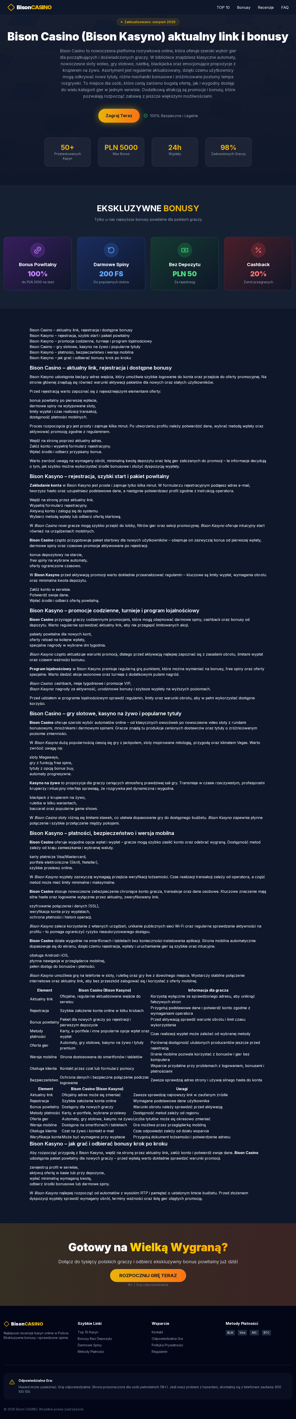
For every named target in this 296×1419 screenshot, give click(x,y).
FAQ (285, 7)
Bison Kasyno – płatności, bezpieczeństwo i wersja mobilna (81, 352)
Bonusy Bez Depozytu (95, 1339)
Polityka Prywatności (167, 1345)
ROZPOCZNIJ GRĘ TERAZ (148, 1275)
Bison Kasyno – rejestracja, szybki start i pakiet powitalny (80, 335)
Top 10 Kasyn (88, 1332)
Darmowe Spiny (90, 1345)
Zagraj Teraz (119, 115)
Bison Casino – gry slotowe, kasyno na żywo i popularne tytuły (85, 346)
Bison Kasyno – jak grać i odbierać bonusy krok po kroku (80, 357)
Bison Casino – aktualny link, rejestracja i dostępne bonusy (81, 330)
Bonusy (243, 7)
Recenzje (266, 7)
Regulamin (159, 1352)
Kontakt (157, 1332)
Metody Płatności (91, 1352)
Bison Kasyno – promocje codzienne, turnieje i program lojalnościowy (91, 341)
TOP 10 (223, 7)
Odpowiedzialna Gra (167, 1339)
